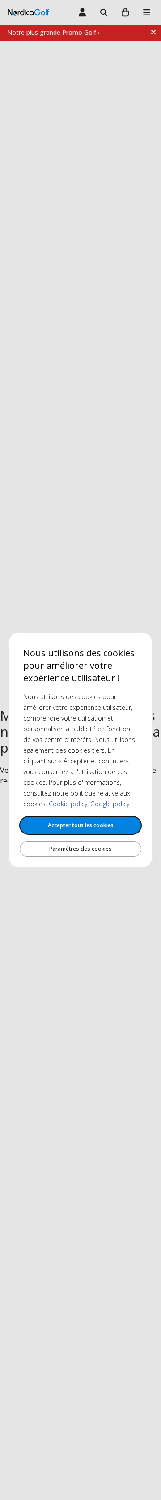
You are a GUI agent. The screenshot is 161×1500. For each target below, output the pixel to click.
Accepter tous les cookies (81, 825)
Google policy (109, 804)
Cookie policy (68, 804)
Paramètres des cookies (80, 849)
